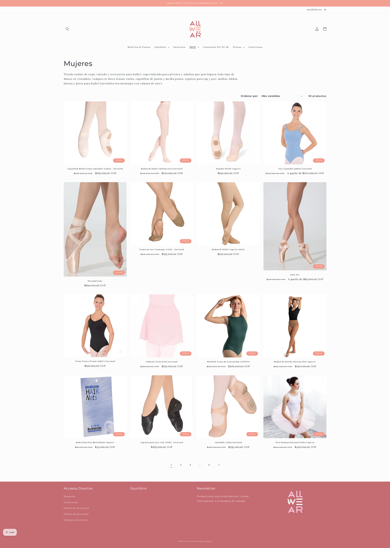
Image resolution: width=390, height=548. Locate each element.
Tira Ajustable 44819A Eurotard (295, 168)
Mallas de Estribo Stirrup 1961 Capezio (295, 361)
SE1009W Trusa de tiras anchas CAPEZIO (228, 361)
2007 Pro (295, 274)
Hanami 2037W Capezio (228, 168)
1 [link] (171, 465)
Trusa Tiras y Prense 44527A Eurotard (95, 361)
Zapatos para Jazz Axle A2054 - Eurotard (161, 442)
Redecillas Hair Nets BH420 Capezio (95, 442)
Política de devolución (76, 508)
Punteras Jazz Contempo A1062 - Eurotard (161, 249)
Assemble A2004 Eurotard (228, 442)
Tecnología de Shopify (203, 541)
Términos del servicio (76, 520)
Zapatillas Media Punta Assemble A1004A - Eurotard (95, 168)
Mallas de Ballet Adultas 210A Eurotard (161, 168)
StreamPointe (95, 281)
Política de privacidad (76, 514)
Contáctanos (71, 502)
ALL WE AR (188, 541)
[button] (67, 29)
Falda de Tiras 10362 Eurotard (162, 361)
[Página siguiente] (219, 465)
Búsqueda (69, 496)
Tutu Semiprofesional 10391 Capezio (295, 442)
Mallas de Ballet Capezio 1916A (228, 249)
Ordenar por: (249, 95)
